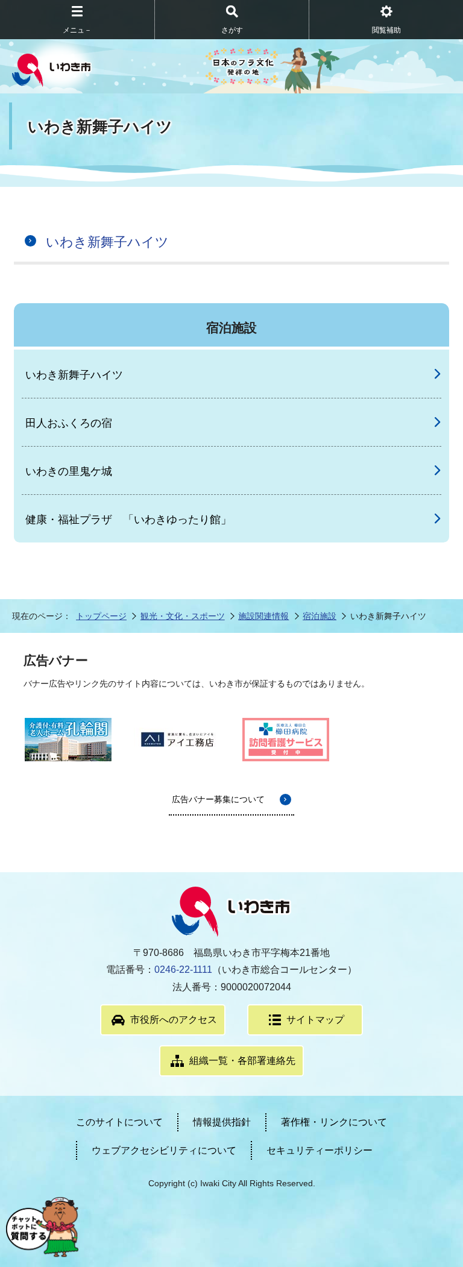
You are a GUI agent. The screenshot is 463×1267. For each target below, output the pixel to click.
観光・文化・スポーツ (182, 616)
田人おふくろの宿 (68, 423)
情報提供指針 (222, 1122)
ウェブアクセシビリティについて (164, 1150)
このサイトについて (119, 1122)
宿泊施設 (319, 616)
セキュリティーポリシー (319, 1150)
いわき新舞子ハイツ (107, 242)
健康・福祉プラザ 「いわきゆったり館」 (128, 520)
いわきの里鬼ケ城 (68, 471)
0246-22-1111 (183, 969)
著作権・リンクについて (334, 1122)
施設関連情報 (263, 616)
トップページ (101, 616)
